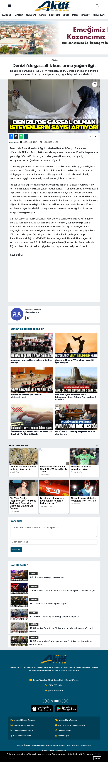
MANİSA (18, 15)
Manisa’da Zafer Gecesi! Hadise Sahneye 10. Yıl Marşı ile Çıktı (63, 590)
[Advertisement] (58, 279)
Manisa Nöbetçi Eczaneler (25, 720)
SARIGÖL (6, 15)
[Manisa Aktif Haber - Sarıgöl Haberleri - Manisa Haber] (53, 6)
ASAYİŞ (42, 15)
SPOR (66, 15)
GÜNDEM (31, 15)
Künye (20, 746)
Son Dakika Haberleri (22, 736)
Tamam (97, 758)
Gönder (16, 549)
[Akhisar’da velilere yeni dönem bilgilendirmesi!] (32, 380)
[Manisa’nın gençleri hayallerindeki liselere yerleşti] (32, 345)
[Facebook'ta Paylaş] (11, 136)
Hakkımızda (86, 746)
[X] (47, 701)
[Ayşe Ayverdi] (17, 314)
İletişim (27, 746)
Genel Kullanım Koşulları (42, 746)
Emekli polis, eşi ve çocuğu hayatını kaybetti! (54, 616)
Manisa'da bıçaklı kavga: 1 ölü (47, 577)
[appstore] (41, 708)
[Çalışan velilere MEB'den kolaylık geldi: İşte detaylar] (76, 345)
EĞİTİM (54, 61)
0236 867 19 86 (56, 685)
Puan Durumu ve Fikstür (23, 730)
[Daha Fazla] (26, 136)
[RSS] (66, 701)
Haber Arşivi (63, 736)
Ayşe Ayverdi (14, 142)
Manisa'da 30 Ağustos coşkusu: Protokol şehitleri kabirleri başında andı (61, 643)
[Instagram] (52, 701)
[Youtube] (56, 701)
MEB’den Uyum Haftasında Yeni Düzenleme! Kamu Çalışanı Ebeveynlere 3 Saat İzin (75, 397)
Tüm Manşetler (64, 730)
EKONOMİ (54, 15)
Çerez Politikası (72, 746)
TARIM (75, 15)
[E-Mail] (27, 318)
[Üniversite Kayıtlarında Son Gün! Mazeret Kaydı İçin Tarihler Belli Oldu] (32, 417)
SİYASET (85, 15)
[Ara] (97, 6)
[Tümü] (96, 565)
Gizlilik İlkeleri (59, 746)
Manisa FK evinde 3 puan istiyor (48, 603)
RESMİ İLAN (98, 15)
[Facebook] (42, 701)
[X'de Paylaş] (16, 136)
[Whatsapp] (61, 701)
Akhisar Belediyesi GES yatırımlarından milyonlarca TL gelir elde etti (61, 630)
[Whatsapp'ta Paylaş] (21, 136)
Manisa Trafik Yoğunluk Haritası (71, 725)
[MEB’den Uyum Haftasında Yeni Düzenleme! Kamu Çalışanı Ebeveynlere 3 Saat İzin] (76, 380)
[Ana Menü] (9, 6)
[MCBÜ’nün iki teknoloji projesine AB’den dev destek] (76, 417)
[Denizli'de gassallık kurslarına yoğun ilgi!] (54, 106)
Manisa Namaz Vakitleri (24, 725)
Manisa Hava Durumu (68, 720)
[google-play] (66, 708)
